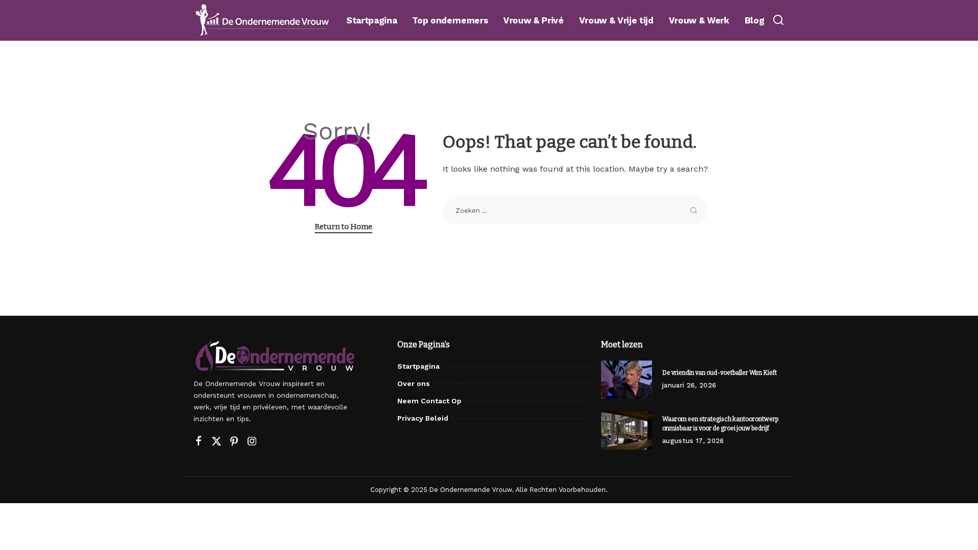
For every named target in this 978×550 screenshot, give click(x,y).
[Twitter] (216, 441)
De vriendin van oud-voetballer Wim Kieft (719, 372)
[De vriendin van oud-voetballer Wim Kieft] (626, 380)
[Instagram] (252, 441)
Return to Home (343, 226)
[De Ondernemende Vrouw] (262, 20)
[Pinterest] (234, 441)
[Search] (778, 20)
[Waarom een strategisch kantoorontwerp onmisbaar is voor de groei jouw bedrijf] (626, 430)
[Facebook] (199, 441)
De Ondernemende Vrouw (470, 489)
